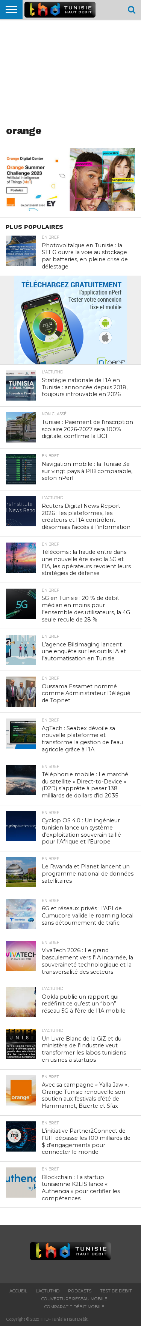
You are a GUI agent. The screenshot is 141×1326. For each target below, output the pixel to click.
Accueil (18, 1291)
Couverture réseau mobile (74, 1298)
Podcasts (79, 1291)
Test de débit (116, 1291)
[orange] (70, 208)
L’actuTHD (47, 1291)
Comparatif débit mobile (74, 1306)
